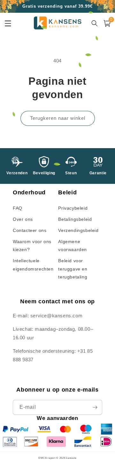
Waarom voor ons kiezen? (32, 245)
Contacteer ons (29, 230)
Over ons (23, 219)
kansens (71, 457)
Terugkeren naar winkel (57, 118)
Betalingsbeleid (75, 219)
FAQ (17, 208)
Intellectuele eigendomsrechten (33, 264)
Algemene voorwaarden (72, 245)
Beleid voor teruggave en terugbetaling (72, 268)
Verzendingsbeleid (78, 230)
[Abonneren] (95, 407)
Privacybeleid (73, 208)
